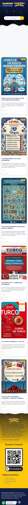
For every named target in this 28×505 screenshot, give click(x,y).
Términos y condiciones (11, 481)
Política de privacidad (10, 479)
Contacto (7, 483)
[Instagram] (19, 502)
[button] (14, 11)
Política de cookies (9, 478)
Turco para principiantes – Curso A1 (13, 341)
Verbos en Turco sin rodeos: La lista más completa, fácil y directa (13, 99)
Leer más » (4, 110)
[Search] (22, 18)
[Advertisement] (14, 41)
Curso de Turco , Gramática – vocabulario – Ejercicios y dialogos (12, 397)
